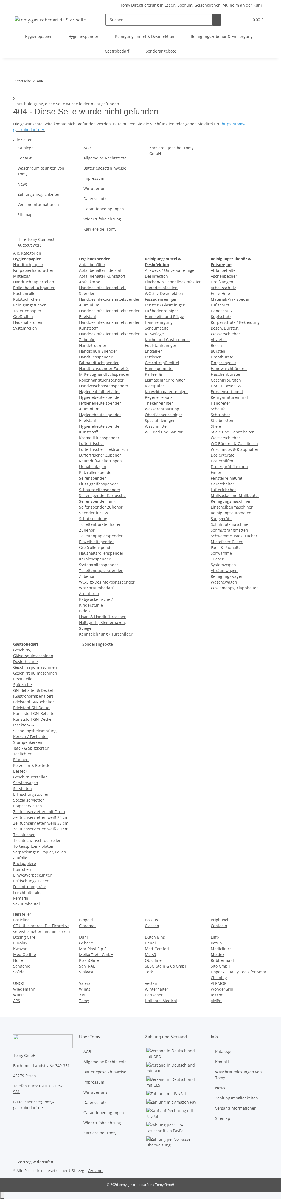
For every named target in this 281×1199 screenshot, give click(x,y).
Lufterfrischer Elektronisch (103, 449)
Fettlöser (153, 357)
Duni (83, 937)
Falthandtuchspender (99, 362)
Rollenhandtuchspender (101, 380)
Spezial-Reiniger (160, 420)
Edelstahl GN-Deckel (31, 707)
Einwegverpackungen (32, 875)
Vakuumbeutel (26, 904)
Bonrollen (22, 869)
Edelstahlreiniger (160, 345)
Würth (19, 995)
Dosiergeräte (222, 455)
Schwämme (221, 553)
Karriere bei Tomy (99, 229)
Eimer (216, 472)
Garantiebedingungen (103, 208)
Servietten (22, 788)
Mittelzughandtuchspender (104, 374)
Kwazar (20, 948)
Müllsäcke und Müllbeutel (235, 495)
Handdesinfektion (161, 287)
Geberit (86, 943)
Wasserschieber (225, 437)
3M (82, 995)
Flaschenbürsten (226, 374)
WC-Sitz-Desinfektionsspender (107, 582)
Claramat (87, 925)
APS (16, 1000)
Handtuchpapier (28, 264)
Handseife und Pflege (164, 316)
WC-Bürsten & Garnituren (234, 443)
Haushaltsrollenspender (101, 553)
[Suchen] (216, 20)
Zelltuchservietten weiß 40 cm (40, 828)
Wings (84, 989)
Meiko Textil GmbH (96, 954)
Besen (216, 345)
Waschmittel (156, 426)
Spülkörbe (22, 684)
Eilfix (215, 937)
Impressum (93, 178)
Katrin (216, 943)
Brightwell (220, 919)
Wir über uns (95, 188)
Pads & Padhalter (226, 547)
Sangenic (21, 966)
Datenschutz (94, 198)
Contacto (219, 925)
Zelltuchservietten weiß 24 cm (40, 817)
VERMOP (218, 983)
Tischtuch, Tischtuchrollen (37, 840)
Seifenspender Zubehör (101, 507)
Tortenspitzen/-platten (34, 846)
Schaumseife (156, 328)
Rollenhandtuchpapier (34, 287)
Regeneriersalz (158, 397)
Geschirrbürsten (226, 380)
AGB (87, 147)
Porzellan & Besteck (31, 765)
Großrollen (23, 316)
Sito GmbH (220, 966)
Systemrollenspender (98, 564)
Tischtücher (24, 834)
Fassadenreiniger (161, 299)
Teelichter (22, 753)
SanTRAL (87, 966)
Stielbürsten (222, 420)
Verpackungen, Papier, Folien (39, 852)
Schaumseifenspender (99, 489)
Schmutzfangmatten (229, 530)
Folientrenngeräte (29, 886)
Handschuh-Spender (98, 351)
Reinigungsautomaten (231, 512)
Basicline (21, 919)
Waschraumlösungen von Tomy (41, 170)
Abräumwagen (224, 570)
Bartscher (154, 995)
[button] (234, 19)
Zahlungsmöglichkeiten (39, 194)
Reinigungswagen (227, 576)
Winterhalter (156, 989)
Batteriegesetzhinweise (104, 168)
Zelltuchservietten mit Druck (39, 811)
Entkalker (153, 351)
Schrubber (220, 414)
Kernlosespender (95, 559)
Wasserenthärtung (162, 408)
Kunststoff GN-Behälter (34, 713)
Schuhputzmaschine (229, 524)
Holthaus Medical (161, 1000)
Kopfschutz (221, 316)
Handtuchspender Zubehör (104, 368)
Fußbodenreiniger (161, 310)
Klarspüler (154, 385)
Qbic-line (153, 960)
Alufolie (20, 857)
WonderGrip (222, 989)
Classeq (152, 925)
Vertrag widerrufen (35, 1161)
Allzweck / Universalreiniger (170, 270)
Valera (85, 983)
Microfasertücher (227, 541)
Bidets (85, 611)
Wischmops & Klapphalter (234, 449)
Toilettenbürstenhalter (100, 524)
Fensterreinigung (226, 478)
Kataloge (25, 147)
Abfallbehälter (92, 264)
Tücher (217, 559)
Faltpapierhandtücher (33, 270)
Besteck (20, 771)
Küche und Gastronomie (167, 339)
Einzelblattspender (96, 541)
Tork (149, 971)
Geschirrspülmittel (162, 362)
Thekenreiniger (159, 403)
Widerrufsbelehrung (102, 219)
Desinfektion (156, 276)
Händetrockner (92, 345)
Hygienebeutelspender (100, 397)
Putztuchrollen (26, 299)
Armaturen (89, 593)
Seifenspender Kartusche (102, 495)
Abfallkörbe (89, 281)
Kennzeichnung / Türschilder (106, 634)
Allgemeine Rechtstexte (105, 158)
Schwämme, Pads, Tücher (234, 535)
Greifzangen (222, 281)
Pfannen (21, 759)
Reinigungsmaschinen (231, 501)
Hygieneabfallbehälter (99, 391)
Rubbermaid (222, 960)
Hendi (150, 943)
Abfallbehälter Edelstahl (101, 270)
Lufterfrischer (91, 443)
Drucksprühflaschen (229, 466)
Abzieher (219, 339)
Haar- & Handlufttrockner (102, 616)
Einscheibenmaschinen (232, 507)
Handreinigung (159, 322)
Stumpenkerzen (27, 742)
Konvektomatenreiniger (166, 391)
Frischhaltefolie (27, 892)
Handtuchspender (96, 357)
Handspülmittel (159, 368)
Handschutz (222, 310)
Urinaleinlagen (92, 466)
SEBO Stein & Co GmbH (166, 966)
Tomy (84, 1000)
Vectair (151, 983)
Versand (95, 1170)
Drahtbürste (222, 357)
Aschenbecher (224, 276)
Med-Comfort (157, 948)
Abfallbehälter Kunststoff (102, 276)
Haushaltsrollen (27, 322)
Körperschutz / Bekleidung (235, 322)
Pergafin (20, 898)
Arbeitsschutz (223, 287)
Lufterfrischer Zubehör (100, 455)
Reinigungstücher (29, 305)
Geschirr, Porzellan (30, 777)
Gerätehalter (222, 484)
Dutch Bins (155, 937)
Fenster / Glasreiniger (165, 305)
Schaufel (219, 408)
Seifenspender (92, 478)
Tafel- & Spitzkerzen (31, 748)
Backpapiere (24, 863)
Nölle (18, 960)
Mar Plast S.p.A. (93, 948)
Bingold (86, 919)
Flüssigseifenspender (98, 484)
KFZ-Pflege (154, 333)
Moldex (217, 954)
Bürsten (218, 351)
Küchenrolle (24, 293)
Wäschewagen (224, 582)
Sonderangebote (97, 644)
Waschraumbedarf (96, 587)
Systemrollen (25, 328)
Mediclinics (221, 948)
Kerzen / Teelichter (30, 736)
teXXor (217, 995)
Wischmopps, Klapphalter (234, 587)
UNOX (18, 983)
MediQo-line (24, 954)
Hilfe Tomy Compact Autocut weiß (36, 242)
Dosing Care (24, 937)
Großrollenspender (96, 547)
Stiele (216, 426)
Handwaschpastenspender (103, 385)
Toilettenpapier (27, 310)
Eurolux (20, 943)
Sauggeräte (221, 518)
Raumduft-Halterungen (100, 460)
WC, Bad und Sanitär (164, 432)
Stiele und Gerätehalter (232, 432)
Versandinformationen (38, 204)
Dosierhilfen (222, 460)
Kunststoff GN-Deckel (32, 719)
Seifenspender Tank (97, 501)
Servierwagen (25, 782)
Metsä (150, 954)
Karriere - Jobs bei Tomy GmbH (171, 150)
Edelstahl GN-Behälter (33, 702)
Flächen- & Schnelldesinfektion (173, 281)
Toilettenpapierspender (101, 535)
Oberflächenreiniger (163, 414)
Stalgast (86, 971)
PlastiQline (89, 960)
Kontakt (25, 158)
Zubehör (87, 530)
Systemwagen (223, 564)
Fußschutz (220, 305)
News (23, 184)
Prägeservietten (27, 805)
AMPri (216, 1000)
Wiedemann (24, 989)
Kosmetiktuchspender (99, 437)
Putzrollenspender (96, 472)
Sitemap (25, 214)
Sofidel (19, 971)
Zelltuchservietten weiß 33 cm (40, 823)
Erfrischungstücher (31, 880)
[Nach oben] (2, 1195)
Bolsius (151, 919)
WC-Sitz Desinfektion (164, 293)
